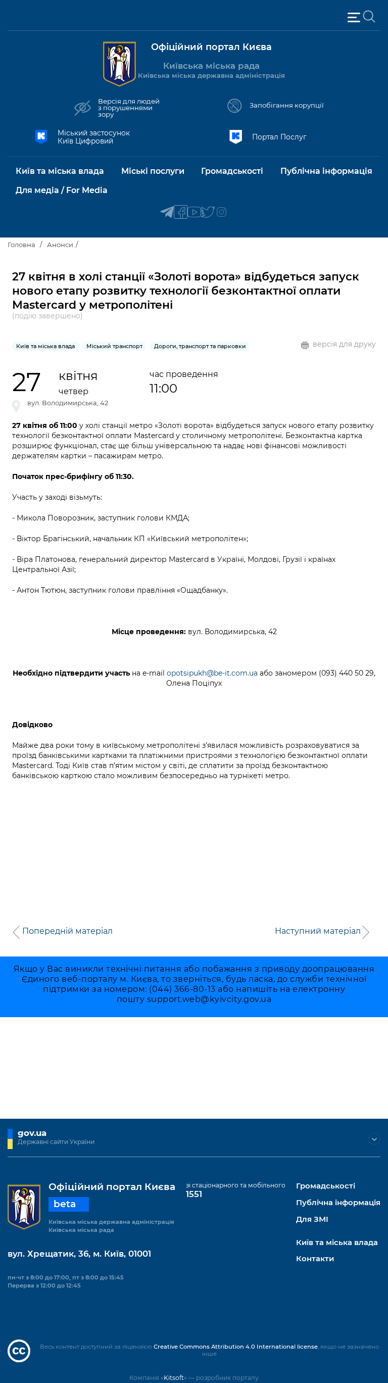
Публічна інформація (338, 1203)
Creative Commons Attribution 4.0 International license (236, 1346)
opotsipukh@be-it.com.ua (212, 673)
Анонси (60, 245)
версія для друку (344, 344)
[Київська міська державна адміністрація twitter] (208, 212)
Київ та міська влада (337, 1243)
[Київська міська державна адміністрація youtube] (194, 212)
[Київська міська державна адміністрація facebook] (180, 212)
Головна (21, 245)
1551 (194, 1194)
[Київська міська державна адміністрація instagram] (221, 212)
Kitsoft (174, 1377)
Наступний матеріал (318, 931)
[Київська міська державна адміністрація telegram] (167, 212)
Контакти (315, 1259)
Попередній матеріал (67, 931)
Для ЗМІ (312, 1219)
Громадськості (325, 1186)
